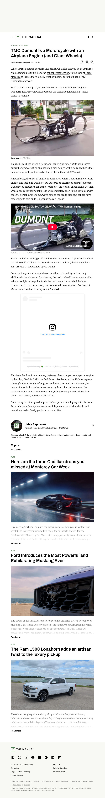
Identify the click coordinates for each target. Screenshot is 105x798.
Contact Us (15, 768)
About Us (56, 764)
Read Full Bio (30, 437)
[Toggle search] (92, 37)
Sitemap (27, 785)
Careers (36, 781)
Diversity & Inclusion (61, 781)
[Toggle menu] (12, 37)
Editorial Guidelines (60, 768)
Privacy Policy (88, 781)
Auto (13, 457)
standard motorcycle (82, 178)
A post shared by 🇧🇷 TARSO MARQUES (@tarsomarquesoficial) (52, 367)
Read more (16, 544)
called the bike (78, 281)
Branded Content (17, 775)
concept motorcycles (58, 72)
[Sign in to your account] (89, 37)
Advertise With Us (59, 771)
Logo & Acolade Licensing (20, 771)
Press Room (17, 785)
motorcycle (24, 273)
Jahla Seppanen (19, 62)
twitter (93, 425)
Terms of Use (75, 781)
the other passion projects (38, 402)
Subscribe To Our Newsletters (22, 764)
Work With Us (46, 781)
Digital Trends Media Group (20, 781)
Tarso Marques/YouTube (20, 158)
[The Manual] (29, 37)
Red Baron (49, 379)
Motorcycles (16, 449)
